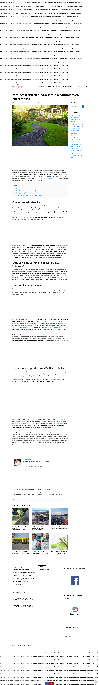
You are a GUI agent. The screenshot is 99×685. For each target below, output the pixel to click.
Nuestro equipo (42, 565)
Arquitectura (42, 86)
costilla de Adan (47, 327)
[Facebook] (16, 499)
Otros (79, 86)
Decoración (71, 86)
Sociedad (49, 86)
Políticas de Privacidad (44, 569)
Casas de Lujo (67, 636)
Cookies (40, 568)
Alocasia (27, 327)
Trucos (65, 86)
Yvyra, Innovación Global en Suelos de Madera (76, 155)
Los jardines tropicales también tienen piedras (29, 195)
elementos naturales (57, 423)
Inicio (13, 102)
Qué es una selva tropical (23, 189)
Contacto (40, 566)
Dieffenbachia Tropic (60, 327)
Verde (14, 92)
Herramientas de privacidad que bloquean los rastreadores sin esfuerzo (75, 137)
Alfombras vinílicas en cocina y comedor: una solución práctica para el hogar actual (23, 599)
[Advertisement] (40, 159)
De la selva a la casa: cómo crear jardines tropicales (31, 191)
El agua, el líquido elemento (24, 193)
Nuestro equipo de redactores (20, 567)
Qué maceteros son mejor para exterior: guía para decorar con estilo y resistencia (23, 606)
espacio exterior (48, 178)
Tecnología (58, 86)
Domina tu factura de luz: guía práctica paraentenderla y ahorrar (23, 595)
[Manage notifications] (95, 682)
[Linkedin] (13, 499)
